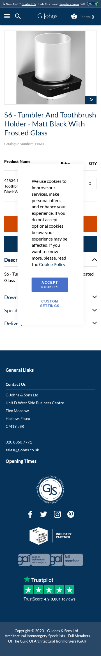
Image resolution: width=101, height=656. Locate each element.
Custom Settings (50, 303)
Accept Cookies (50, 285)
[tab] (19, 16)
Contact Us (29, 4)
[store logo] (47, 16)
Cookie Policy (52, 264)
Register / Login (69, 4)
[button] (47, 100)
